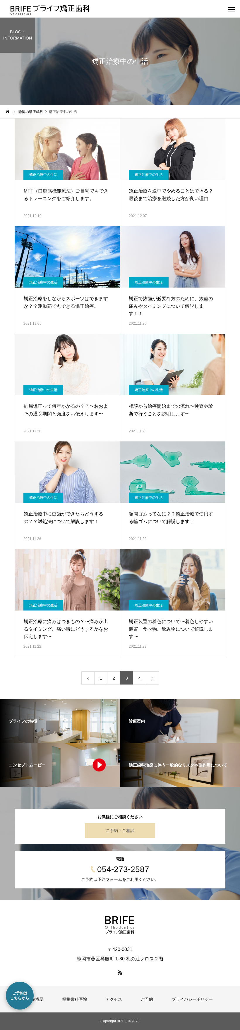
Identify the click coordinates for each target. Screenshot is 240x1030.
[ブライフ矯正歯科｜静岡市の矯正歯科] (120, 925)
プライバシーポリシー (192, 999)
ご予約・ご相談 (120, 830)
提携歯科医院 (74, 999)
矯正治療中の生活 (43, 175)
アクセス (114, 999)
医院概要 (35, 999)
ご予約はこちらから (19, 995)
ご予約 (147, 999)
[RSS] (120, 972)
